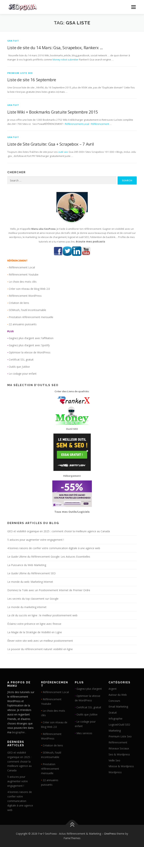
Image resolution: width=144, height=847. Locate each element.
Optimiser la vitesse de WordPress (29, 352)
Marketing (115, 730)
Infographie (115, 718)
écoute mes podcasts (90, 241)
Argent (113, 688)
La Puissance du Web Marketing (26, 565)
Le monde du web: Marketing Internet (30, 581)
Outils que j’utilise (19, 366)
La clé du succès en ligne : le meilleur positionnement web (42, 615)
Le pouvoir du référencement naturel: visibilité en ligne (40, 649)
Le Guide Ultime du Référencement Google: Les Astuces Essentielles (48, 556)
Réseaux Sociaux (119, 748)
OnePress (110, 833)
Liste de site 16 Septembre (31, 79)
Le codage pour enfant (23, 373)
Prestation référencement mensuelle (31, 317)
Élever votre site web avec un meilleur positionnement (40, 640)
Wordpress (115, 772)
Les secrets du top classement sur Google (32, 598)
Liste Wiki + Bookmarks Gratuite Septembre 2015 (52, 112)
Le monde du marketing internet (26, 607)
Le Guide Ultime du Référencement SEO (31, 573)
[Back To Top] (72, 825)
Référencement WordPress (25, 295)
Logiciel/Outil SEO (119, 724)
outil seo (63, 152)
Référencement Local (77, 124)
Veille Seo (114, 760)
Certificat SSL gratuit (21, 359)
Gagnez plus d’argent (89, 688)
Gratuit (13, 40)
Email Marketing (118, 706)
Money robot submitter (65, 59)
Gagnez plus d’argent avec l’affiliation (31, 338)
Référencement (100, 124)
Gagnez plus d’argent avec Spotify (29, 345)
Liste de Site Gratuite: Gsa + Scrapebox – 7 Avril (50, 144)
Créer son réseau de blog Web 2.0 (29, 289)
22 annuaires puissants (23, 324)
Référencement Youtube (23, 274)
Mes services (84, 733)
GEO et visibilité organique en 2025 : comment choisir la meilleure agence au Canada (58, 531)
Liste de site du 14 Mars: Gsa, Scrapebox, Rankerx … (55, 47)
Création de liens (19, 303)
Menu (133, 7)
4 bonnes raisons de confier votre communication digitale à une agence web (53, 548)
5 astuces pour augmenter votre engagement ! (35, 539)
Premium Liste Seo (20, 73)
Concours (114, 700)
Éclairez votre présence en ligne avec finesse (34, 624)
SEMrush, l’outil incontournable (27, 310)
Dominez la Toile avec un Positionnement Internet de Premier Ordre (48, 590)
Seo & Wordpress (119, 754)
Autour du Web (118, 694)
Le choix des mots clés (23, 281)
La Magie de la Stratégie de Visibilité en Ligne (34, 632)
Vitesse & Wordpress (121, 766)
